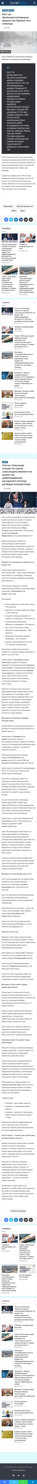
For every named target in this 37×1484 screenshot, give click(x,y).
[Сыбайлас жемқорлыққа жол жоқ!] (27, 237)
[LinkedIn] (16, 220)
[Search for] (34, 3)
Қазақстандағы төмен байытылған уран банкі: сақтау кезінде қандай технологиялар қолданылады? (23, 437)
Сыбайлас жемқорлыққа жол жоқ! (26, 246)
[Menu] (3, 3)
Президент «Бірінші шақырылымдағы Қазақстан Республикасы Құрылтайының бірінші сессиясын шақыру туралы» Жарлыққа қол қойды (24, 379)
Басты (5, 10)
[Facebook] (6, 220)
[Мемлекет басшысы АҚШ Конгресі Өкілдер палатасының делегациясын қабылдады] (7, 394)
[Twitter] (11, 220)
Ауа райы (9, 206)
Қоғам (11, 10)
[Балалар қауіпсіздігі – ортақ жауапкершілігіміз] (7, 415)
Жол (14, 211)
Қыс (23, 211)
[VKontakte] (21, 220)
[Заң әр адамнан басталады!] (7, 406)
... (18, 449)
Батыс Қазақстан (25, 206)
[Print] (31, 220)
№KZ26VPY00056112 (18, 1470)
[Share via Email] (26, 220)
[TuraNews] (18, 2)
